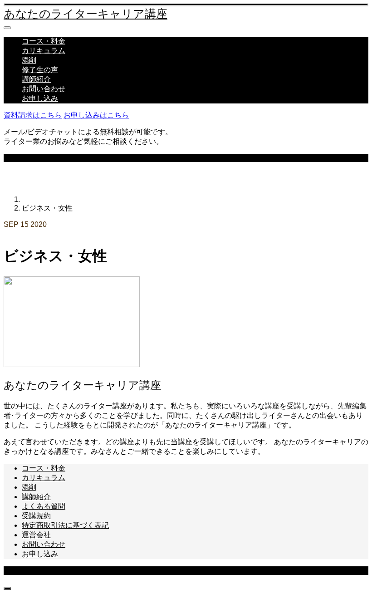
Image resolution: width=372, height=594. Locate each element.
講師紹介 (36, 79)
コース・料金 (43, 41)
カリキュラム (43, 50)
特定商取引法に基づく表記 (65, 525)
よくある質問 (43, 506)
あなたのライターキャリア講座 (85, 14)
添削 (29, 60)
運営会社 (36, 535)
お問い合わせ (43, 89)
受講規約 (36, 516)
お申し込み (40, 98)
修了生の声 (40, 70)
